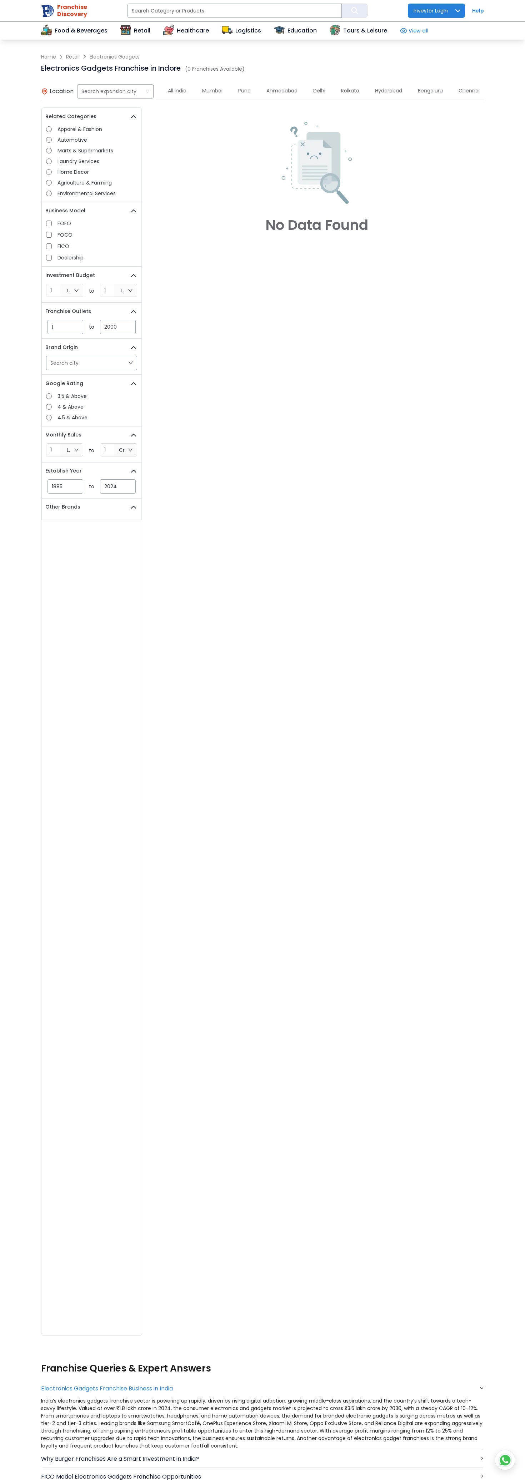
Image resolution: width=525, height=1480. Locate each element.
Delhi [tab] (319, 90)
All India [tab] (177, 90)
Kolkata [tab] (350, 90)
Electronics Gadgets (115, 56)
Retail (73, 56)
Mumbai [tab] (212, 90)
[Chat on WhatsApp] (505, 1460)
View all (419, 30)
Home (48, 56)
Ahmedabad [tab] (282, 90)
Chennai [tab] (469, 90)
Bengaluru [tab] (430, 90)
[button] (262, 1388)
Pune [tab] (244, 90)
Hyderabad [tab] (388, 90)
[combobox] (115, 91)
